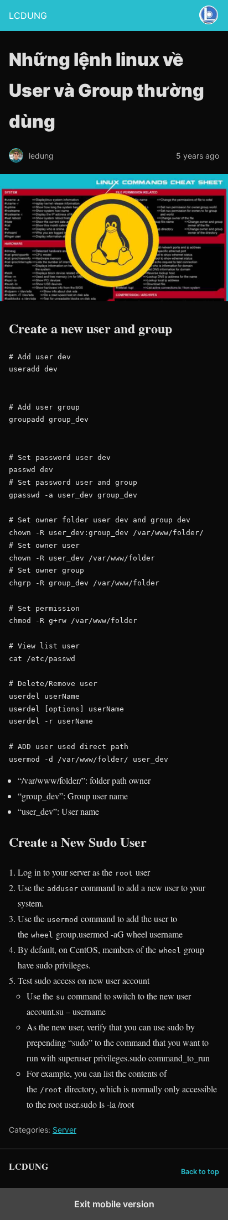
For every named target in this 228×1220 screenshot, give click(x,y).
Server (64, 1129)
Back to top (200, 1171)
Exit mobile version (114, 1203)
